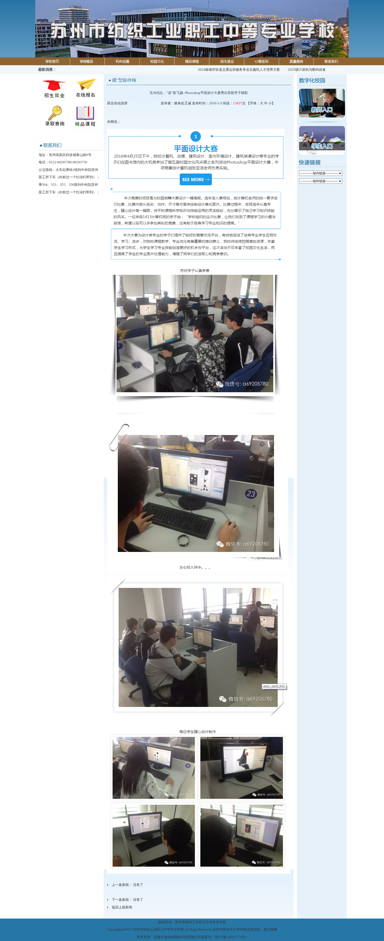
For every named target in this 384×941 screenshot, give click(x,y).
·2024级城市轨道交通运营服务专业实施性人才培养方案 (222, 70)
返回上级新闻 (122, 907)
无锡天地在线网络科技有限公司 (177, 937)
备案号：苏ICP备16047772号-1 (224, 937)
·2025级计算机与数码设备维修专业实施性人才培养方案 (312, 70)
